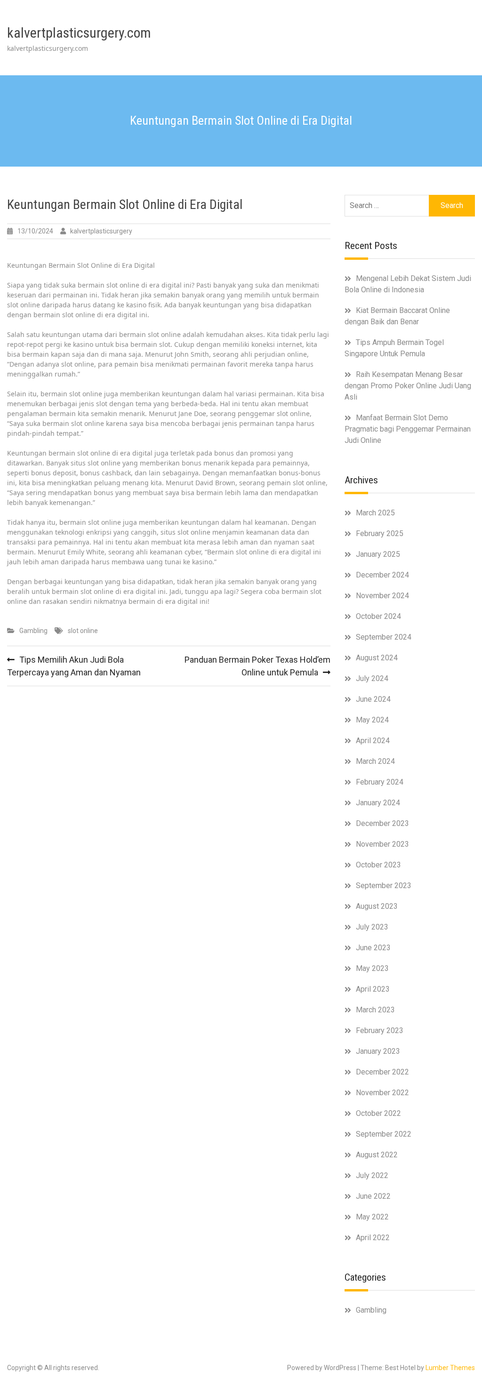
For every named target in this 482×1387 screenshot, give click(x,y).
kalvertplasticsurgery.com (79, 32)
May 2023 (372, 968)
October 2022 (378, 1113)
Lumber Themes (450, 1367)
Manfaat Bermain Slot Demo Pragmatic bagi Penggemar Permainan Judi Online (408, 429)
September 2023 (383, 885)
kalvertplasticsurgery (101, 231)
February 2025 (379, 533)
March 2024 (375, 761)
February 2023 (379, 1030)
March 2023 (375, 1009)
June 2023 (373, 947)
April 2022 (373, 1237)
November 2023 (382, 844)
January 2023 (378, 1051)
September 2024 (383, 637)
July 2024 (372, 678)
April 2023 (373, 989)
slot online (83, 630)
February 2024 (379, 782)
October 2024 (378, 616)
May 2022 (372, 1216)
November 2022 (382, 1092)
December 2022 (382, 1071)
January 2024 (378, 802)
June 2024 (373, 699)
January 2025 (378, 554)
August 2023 (377, 906)
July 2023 (372, 926)
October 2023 (378, 864)
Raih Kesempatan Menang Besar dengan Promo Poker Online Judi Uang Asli (408, 385)
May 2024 (372, 719)
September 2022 (383, 1134)
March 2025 (375, 512)
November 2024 (382, 595)
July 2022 (372, 1175)
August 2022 (377, 1154)
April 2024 (373, 740)
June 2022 (373, 1196)
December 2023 (382, 823)
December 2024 (382, 574)
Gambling (33, 630)
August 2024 (377, 657)
